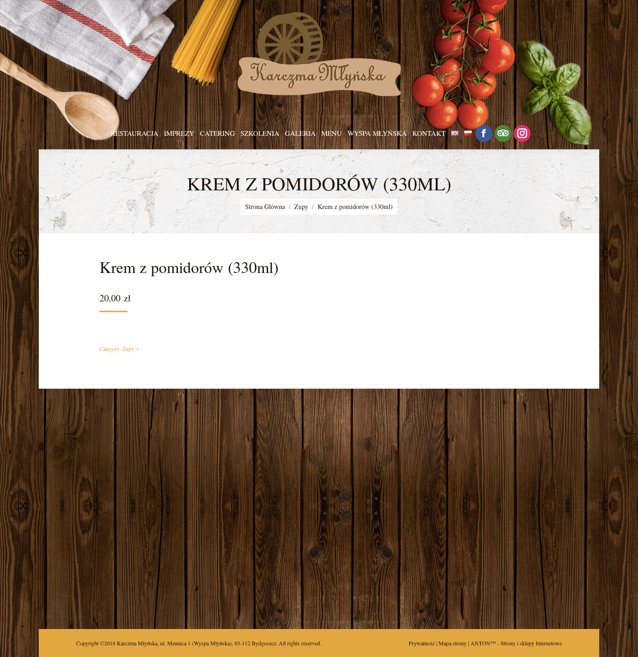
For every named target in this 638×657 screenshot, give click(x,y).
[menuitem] (134, 133)
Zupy (128, 348)
